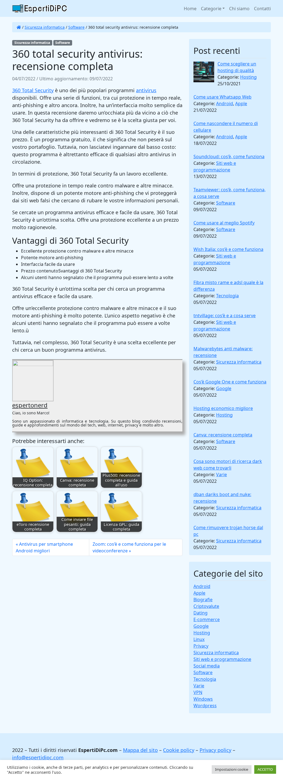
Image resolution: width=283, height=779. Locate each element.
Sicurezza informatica (45, 27)
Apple (241, 103)
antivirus (146, 90)
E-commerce (206, 619)
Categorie (211, 9)
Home (190, 9)
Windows (203, 699)
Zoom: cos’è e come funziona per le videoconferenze (129, 547)
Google (223, 388)
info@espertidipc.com (38, 757)
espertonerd (30, 405)
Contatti (262, 9)
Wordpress (205, 706)
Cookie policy (178, 750)
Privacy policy (215, 750)
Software (76, 27)
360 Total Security (33, 90)
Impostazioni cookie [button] (231, 769)
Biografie (203, 600)
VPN (197, 692)
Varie (221, 474)
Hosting (248, 77)
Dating (200, 613)
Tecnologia (227, 296)
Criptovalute (206, 606)
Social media (206, 666)
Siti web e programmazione (222, 659)
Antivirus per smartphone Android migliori (44, 547)
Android (224, 103)
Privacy (200, 646)
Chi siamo (239, 9)
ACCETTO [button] (265, 769)
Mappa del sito (140, 750)
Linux (199, 639)
